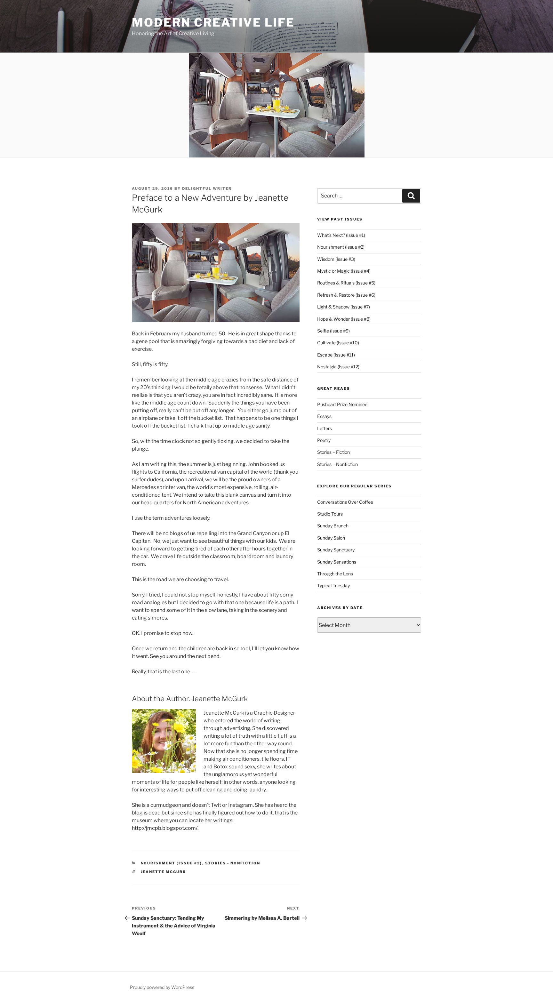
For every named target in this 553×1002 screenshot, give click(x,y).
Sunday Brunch (333, 525)
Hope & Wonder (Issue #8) (344, 319)
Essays (324, 416)
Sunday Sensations (336, 562)
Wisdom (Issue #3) (336, 259)
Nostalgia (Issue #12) (338, 366)
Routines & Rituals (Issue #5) (346, 282)
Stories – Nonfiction (337, 464)
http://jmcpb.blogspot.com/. (165, 828)
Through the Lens (335, 573)
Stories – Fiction (333, 452)
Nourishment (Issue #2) (171, 863)
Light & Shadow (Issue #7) (343, 306)
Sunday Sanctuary (336, 549)
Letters (324, 428)
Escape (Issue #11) (336, 354)
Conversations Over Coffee (345, 502)
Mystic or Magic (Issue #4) (344, 271)
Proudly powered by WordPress (162, 987)
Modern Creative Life (213, 22)
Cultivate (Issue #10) (338, 342)
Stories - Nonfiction (232, 863)
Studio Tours (330, 514)
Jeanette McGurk (163, 872)
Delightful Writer (207, 188)
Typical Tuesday (333, 585)
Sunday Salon (331, 538)
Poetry (324, 440)
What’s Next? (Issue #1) (341, 235)
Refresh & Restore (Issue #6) (346, 295)
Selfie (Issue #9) (333, 330)
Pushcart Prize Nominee (342, 404)
